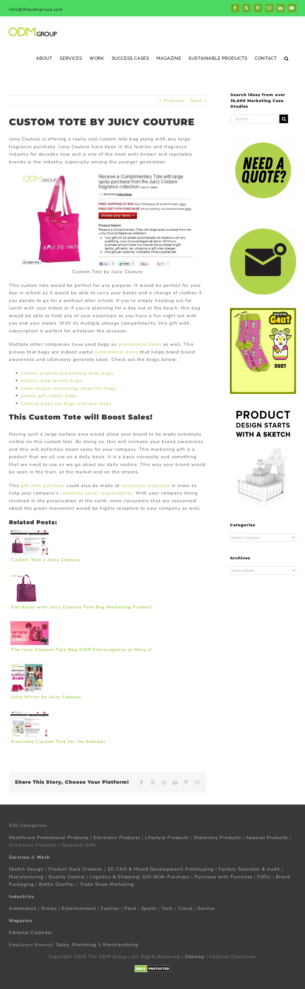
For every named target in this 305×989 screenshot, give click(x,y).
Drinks (49, 908)
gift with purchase (43, 486)
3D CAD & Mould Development (145, 869)
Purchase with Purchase (223, 877)
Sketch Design (26, 869)
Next (196, 101)
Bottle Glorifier (56, 884)
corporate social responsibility (96, 493)
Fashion (110, 908)
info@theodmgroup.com (36, 9)
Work (43, 857)
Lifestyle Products (167, 838)
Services (19, 857)
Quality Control (67, 877)
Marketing (84, 945)
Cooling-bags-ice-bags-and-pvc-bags (66, 403)
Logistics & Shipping (114, 877)
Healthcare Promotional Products (49, 838)
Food (130, 908)
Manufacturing (26, 877)
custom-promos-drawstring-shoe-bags (67, 373)
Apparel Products (267, 838)
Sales (62, 945)
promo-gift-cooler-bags (49, 396)
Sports (149, 908)
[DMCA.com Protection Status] (153, 969)
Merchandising (121, 945)
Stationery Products (217, 838)
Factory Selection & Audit (249, 869)
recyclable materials (145, 486)
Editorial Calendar (30, 932)
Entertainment (79, 908)
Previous (174, 101)
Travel (185, 908)
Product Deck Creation (76, 869)
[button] (286, 58)
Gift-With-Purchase (165, 877)
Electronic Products (117, 838)
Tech (167, 908)
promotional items (140, 344)
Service (207, 908)
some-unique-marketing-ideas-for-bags (68, 388)
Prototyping (199, 869)
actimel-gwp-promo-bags (51, 381)
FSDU (264, 877)
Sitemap (195, 957)
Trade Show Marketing (107, 884)
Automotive (22, 908)
